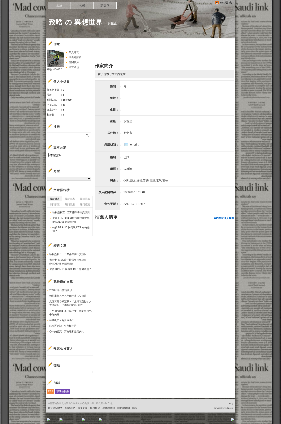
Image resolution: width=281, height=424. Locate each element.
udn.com (229, 408)
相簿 (82, 5)
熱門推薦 (85, 204)
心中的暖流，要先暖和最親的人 (66, 331)
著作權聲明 (108, 408)
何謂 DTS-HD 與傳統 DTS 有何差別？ (70, 229)
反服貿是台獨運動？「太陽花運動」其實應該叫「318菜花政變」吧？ (70, 303)
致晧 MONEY (54, 69)
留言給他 (74, 67)
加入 (215, 421)
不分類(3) (55, 155)
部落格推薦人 (63, 348)
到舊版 (112, 23)
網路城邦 (225, 421)
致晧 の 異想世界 (76, 22)
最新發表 (55, 198)
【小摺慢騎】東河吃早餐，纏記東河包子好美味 (70, 312)
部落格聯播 (62, 391)
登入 (208, 421)
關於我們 (70, 408)
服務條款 (95, 408)
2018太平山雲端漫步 (60, 290)
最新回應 (70, 198)
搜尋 (87, 135)
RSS (50, 391)
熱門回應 (70, 204)
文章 (59, 5)
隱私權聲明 (123, 408)
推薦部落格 (75, 57)
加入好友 (74, 52)
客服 (134, 408)
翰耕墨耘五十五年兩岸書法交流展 (71, 212)
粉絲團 (54, 421)
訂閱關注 (74, 62)
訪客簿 (105, 5)
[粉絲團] (48, 419)
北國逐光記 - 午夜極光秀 (62, 325)
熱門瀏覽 (55, 204)
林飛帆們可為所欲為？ (61, 320)
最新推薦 (85, 198)
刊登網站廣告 (55, 408)
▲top (230, 403)
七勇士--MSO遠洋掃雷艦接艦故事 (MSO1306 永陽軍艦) (70, 220)
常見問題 (83, 408)
